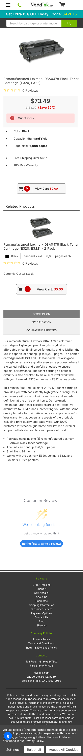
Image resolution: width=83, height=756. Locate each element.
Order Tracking (41, 584)
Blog (41, 621)
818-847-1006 (44, 665)
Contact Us (41, 617)
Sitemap (42, 625)
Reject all (34, 750)
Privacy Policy (41, 639)
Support (42, 588)
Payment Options (41, 613)
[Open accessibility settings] (8, 736)
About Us (41, 596)
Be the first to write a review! (41, 544)
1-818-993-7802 (47, 661)
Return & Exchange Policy (41, 647)
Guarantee (41, 600)
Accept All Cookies (63, 750)
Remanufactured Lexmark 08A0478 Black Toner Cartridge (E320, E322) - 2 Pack (41, 246)
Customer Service (41, 609)
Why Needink (41, 592)
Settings (12, 750)
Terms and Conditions (41, 643)
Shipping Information (41, 605)
